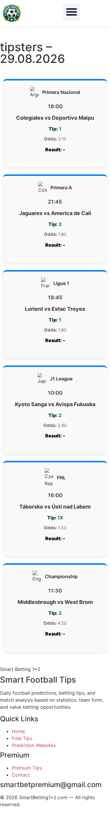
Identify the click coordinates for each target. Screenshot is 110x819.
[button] (71, 11)
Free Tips (22, 738)
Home (18, 731)
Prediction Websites (34, 745)
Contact (21, 775)
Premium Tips (27, 768)
